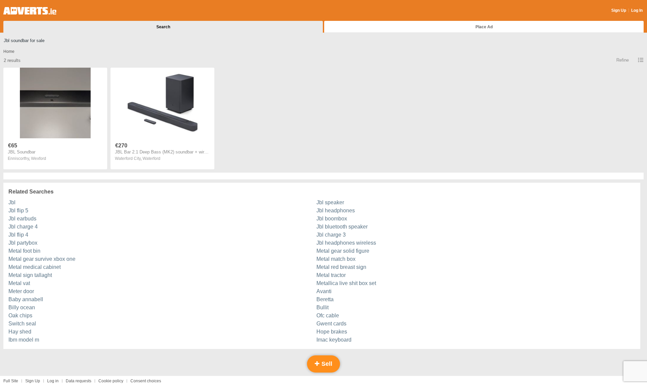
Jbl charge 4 (23, 227)
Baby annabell (25, 299)
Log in (53, 381)
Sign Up (618, 10)
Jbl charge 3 (331, 235)
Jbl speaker (330, 202)
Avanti (324, 291)
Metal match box (336, 259)
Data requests (78, 381)
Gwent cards (331, 323)
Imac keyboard (333, 340)
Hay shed (19, 332)
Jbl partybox (22, 243)
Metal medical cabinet (34, 267)
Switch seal (22, 323)
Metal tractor (331, 275)
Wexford (38, 158)
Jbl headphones (335, 210)
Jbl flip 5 (18, 210)
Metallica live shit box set (346, 283)
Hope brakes (331, 332)
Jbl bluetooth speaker (342, 227)
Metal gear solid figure (342, 251)
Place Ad (484, 27)
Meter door (21, 291)
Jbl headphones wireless (346, 243)
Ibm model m (23, 340)
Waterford (151, 158)
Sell (326, 363)
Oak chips (20, 315)
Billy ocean (21, 307)
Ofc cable (327, 315)
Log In (637, 10)
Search (163, 27)
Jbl (12, 202)
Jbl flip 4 (18, 235)
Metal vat (19, 283)
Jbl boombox (331, 218)
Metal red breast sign (341, 267)
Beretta (325, 299)
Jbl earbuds (22, 218)
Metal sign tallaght (30, 275)
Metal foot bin (24, 251)
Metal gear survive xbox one (41, 259)
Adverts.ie (29, 10)
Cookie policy (110, 381)
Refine (622, 60)
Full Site (10, 381)
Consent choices (145, 381)
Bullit (322, 307)
